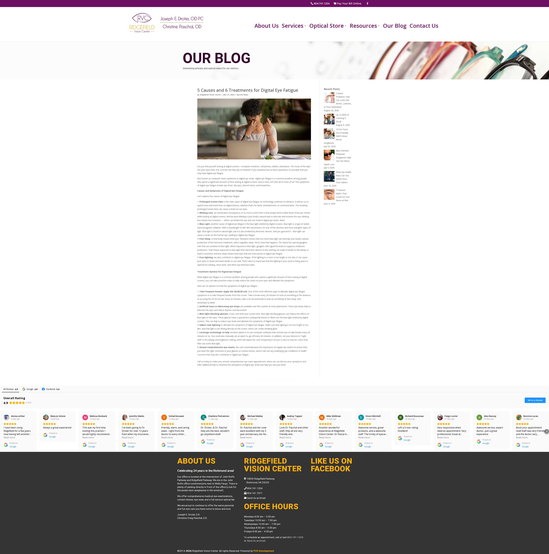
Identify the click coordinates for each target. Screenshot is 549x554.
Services (292, 26)
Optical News (242, 95)
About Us (266, 26)
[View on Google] (6, 417)
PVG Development (263, 550)
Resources (363, 26)
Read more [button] (9, 437)
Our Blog (394, 26)
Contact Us (424, 26)
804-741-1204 (295, 537)
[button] (2, 431)
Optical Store (326, 26)
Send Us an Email (256, 540)
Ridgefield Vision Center (210, 95)
